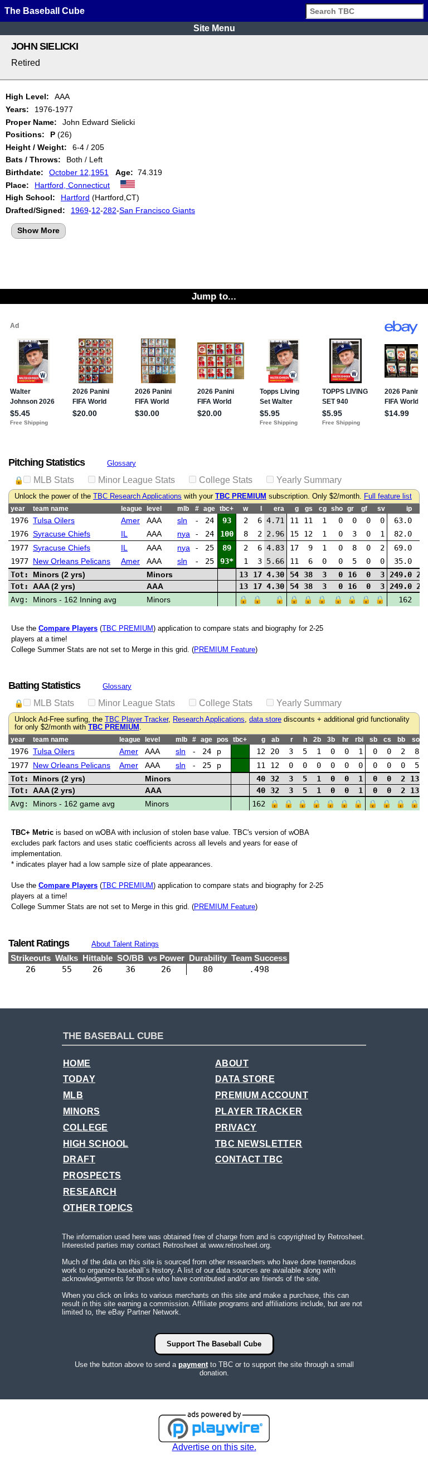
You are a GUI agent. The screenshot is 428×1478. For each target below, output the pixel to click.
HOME (77, 1063)
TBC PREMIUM (240, 496)
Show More (38, 230)
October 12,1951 (79, 172)
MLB (73, 1095)
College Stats (225, 480)
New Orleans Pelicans (71, 561)
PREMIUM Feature (224, 649)
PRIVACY (236, 1127)
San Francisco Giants (157, 210)
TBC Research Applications (137, 496)
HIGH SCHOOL (95, 1143)
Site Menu (214, 28)
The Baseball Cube (44, 11)
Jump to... (214, 296)
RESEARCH (89, 1191)
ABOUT (232, 1063)
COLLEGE (85, 1127)
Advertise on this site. (214, 1447)
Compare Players (68, 628)
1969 (80, 210)
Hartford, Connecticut (72, 185)
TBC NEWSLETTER (259, 1143)
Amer (130, 520)
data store (265, 719)
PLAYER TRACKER (259, 1111)
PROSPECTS (92, 1175)
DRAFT (79, 1159)
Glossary (121, 463)
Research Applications (209, 719)
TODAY (79, 1079)
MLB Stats (53, 480)
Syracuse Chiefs (61, 533)
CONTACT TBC (249, 1159)
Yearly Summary (309, 480)
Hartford (75, 197)
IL (124, 533)
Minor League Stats (136, 480)
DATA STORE (245, 1079)
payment (193, 1364)
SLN (182, 520)
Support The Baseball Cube (214, 1344)
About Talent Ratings (125, 944)
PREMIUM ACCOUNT (261, 1095)
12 (95, 210)
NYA (183, 533)
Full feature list (388, 496)
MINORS (81, 1111)
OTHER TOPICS (98, 1208)
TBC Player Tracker (136, 719)
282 (109, 210)
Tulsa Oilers (54, 520)
